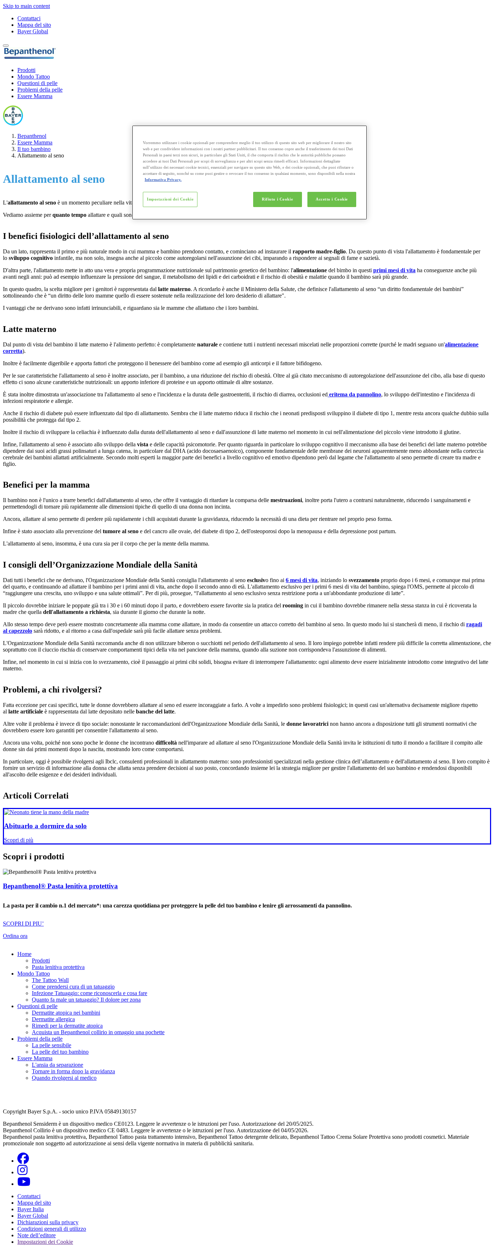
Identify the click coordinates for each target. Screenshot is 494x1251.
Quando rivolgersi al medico (64, 1078)
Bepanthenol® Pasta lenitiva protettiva (60, 886)
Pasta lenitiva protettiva (58, 967)
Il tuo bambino (34, 149)
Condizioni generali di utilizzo (51, 1229)
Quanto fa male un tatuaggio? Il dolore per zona (86, 1000)
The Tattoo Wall (50, 980)
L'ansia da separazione (57, 1065)
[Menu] (6, 46)
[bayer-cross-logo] (13, 124)
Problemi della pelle (40, 90)
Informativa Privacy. (163, 179)
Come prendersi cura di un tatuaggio (73, 986)
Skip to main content (26, 6)
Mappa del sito (34, 25)
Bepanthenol (31, 136)
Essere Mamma (34, 96)
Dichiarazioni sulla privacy (47, 1222)
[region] (249, 172)
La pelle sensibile (51, 1045)
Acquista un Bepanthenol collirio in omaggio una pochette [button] (98, 1032)
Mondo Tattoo (33, 76)
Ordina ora (15, 936)
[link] (247, 826)
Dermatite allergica (53, 1019)
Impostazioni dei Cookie (170, 199)
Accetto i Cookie (332, 199)
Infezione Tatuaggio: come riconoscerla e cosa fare (89, 993)
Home (24, 954)
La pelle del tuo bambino (60, 1052)
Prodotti (26, 70)
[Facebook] (23, 1161)
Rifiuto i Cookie (277, 199)
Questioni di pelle (37, 83)
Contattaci (29, 18)
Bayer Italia (30, 1209)
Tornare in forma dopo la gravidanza (73, 1071)
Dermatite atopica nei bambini (66, 1013)
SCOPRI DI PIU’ (23, 924)
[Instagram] (22, 1172)
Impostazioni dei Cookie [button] (45, 1242)
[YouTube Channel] (23, 1184)
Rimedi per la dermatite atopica (67, 1026)
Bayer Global (32, 31)
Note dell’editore (36, 1235)
